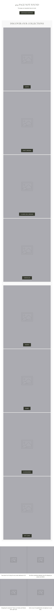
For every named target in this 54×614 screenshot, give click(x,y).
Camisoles (27, 277)
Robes (27, 408)
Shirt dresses (27, 150)
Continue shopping (27, 12)
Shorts (27, 344)
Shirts (27, 86)
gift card (27, 535)
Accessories (27, 472)
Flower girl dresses (27, 214)
